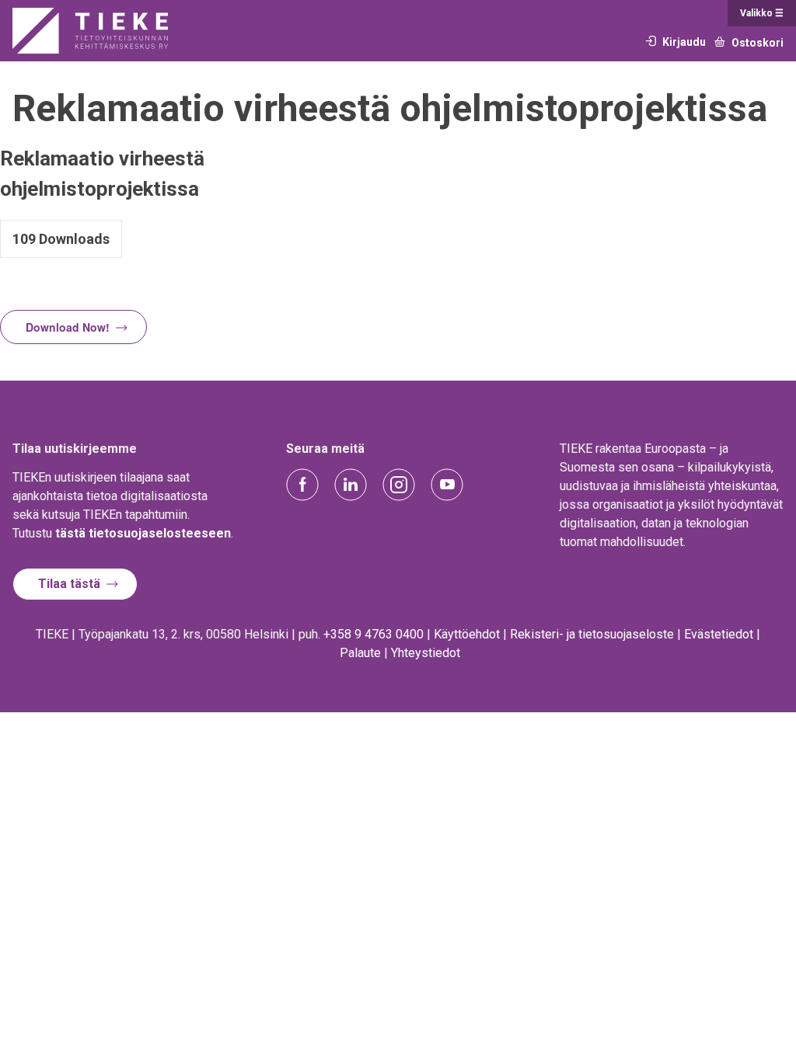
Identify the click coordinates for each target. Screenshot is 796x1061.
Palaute (360, 652)
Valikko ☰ (762, 13)
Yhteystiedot (425, 652)
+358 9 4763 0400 (373, 634)
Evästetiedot (718, 634)
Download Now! (68, 327)
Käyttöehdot (467, 634)
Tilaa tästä (69, 583)
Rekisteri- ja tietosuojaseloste (592, 634)
